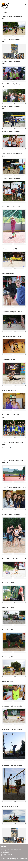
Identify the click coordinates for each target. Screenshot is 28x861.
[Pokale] (8, 56)
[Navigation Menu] (25, 5)
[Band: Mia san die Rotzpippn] (19, 56)
